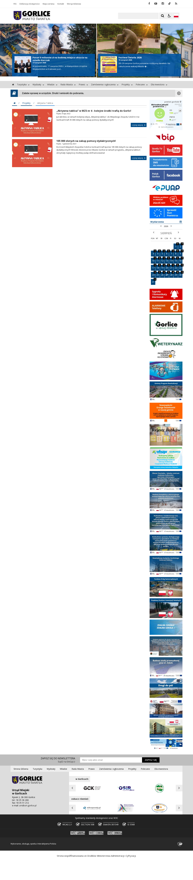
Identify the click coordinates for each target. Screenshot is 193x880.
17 (153, 267)
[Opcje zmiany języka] (176, 16)
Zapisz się (151, 760)
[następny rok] (171, 226)
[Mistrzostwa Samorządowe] (126, 812)
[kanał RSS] (176, 4)
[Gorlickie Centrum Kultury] (92, 792)
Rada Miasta (66, 84)
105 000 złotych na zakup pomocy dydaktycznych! (86, 141)
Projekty (126, 84)
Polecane (140, 84)
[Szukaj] (162, 16)
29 (176, 274)
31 (153, 281)
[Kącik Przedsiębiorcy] (92, 812)
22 (176, 267)
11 (158, 260)
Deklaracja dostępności (29, 4)
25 (158, 274)
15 (176, 260)
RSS (15, 4)
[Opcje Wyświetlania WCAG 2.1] (169, 16)
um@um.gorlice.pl (27, 805)
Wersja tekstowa (74, 4)
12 (162, 260)
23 (180, 267)
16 (180, 260)
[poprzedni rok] (161, 226)
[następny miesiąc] (178, 233)
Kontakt (60, 4)
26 (162, 274)
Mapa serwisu (48, 4)
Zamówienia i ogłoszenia (103, 84)
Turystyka (22, 84)
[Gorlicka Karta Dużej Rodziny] (159, 812)
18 (158, 267)
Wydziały (37, 84)
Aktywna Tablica (45, 103)
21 (171, 267)
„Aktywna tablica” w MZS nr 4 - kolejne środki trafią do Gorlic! (93, 110)
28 (171, 274)
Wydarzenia (157, 221)
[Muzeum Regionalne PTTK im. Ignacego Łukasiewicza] (159, 792)
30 (180, 274)
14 (171, 260)
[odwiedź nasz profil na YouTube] (156, 4)
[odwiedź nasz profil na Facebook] (149, 4)
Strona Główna (21, 768)
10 (153, 260)
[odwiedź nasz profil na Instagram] (163, 4)
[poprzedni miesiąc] (153, 233)
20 (167, 267)
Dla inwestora (157, 84)
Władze (50, 84)
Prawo (82, 84)
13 (167, 260)
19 (162, 267)
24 (153, 274)
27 (167, 274)
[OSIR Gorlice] (126, 792)
